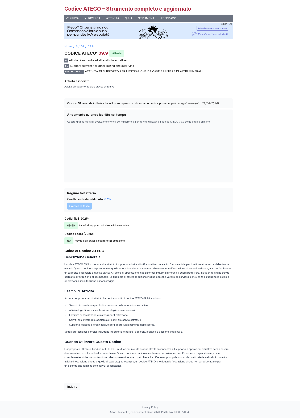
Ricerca (94, 18)
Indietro (72, 386)
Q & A (128, 18)
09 (82, 46)
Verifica (72, 18)
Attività (112, 18)
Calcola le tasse (79, 206)
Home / (69, 46)
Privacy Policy (150, 407)
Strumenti (146, 18)
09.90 (71, 225)
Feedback (168, 18)
